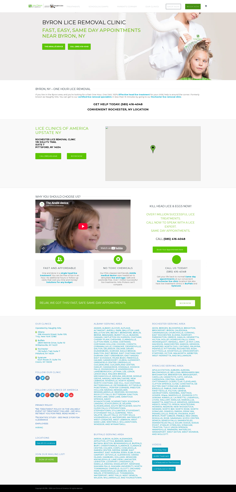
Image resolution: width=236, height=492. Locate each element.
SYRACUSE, (187, 425)
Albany (41, 332)
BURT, (97, 445)
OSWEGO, (169, 411)
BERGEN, (163, 328)
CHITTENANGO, (160, 381)
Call (170, 239)
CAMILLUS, (157, 377)
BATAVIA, (98, 443)
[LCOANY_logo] (46, 6)
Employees (41, 423)
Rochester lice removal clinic (166, 97)
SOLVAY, (179, 423)
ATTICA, (110, 441)
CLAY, (180, 381)
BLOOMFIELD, (176, 328)
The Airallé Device (53, 47)
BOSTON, (108, 443)
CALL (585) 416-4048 (79, 47)
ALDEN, (115, 438)
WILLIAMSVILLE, (111, 477)
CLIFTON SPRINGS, (162, 384)
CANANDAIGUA (160, 332)
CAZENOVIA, (158, 379)
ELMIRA (176, 335)
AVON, (155, 328)
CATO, (180, 377)
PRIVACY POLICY (43, 405)
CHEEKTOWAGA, (109, 445)
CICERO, (173, 381)
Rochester (43, 349)
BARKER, (119, 441)
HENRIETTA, (192, 337)
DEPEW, (116, 450)
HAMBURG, (108, 457)
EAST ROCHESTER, (161, 335)
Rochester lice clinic (167, 281)
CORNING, (189, 332)
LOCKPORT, (112, 461)
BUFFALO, (137, 443)
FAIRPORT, (186, 335)
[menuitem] (74, 6)
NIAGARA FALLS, (102, 466)
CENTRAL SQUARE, (175, 379)
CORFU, (117, 448)
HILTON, (156, 339)
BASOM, (128, 441)
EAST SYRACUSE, (170, 386)
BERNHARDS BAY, (190, 372)
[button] (153, 149)
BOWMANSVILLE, (122, 443)
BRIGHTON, (190, 328)
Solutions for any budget (59, 282)
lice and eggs (119, 278)
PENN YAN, (188, 411)
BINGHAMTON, (160, 374)
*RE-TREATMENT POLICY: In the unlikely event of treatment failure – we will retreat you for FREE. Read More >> (58, 411)
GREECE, (172, 337)
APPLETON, (100, 441)
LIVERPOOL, (193, 397)
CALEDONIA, (181, 330)
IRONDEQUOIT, (160, 342)
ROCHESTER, (183, 348)
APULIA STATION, (161, 370)
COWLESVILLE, (129, 448)
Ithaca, (164, 395)
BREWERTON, (175, 374)
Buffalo (189, 283)
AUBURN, (175, 370)
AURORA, (185, 370)
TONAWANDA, (127, 473)
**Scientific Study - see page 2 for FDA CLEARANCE (57, 418)
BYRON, (170, 330)
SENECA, (156, 420)
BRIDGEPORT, (190, 374)
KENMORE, (131, 457)
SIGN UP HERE (46, 459)
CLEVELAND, (189, 381)
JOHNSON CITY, (190, 395)
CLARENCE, (124, 445)
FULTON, (172, 391)
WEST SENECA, (130, 475)
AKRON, (98, 438)
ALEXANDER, (126, 438)
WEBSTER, (192, 353)
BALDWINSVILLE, (161, 372)
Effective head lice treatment (134, 94)
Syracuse (176, 286)
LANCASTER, (130, 459)
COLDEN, (108, 448)
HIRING (39, 427)
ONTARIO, (184, 346)
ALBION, (106, 438)
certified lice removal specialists (95, 97)
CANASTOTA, (170, 377)
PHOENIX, (183, 413)
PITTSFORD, (170, 348)
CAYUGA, (188, 377)
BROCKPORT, (159, 330)
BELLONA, (175, 372)
